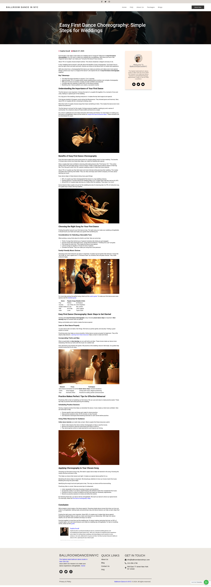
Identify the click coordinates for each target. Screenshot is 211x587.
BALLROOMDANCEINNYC (79, 555)
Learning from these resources (80, 335)
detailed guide (72, 298)
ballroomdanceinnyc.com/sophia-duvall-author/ (72, 540)
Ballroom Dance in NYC (22, 7)
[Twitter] (105, 1)
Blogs (160, 7)
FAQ (131, 7)
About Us (140, 7)
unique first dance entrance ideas (97, 114)
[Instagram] (109, 1)
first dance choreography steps (82, 498)
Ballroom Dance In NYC (122, 581)
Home (124, 7)
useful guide (93, 296)
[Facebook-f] (102, 1)
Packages (151, 7)
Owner (83, 566)
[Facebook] (61, 571)
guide (73, 523)
